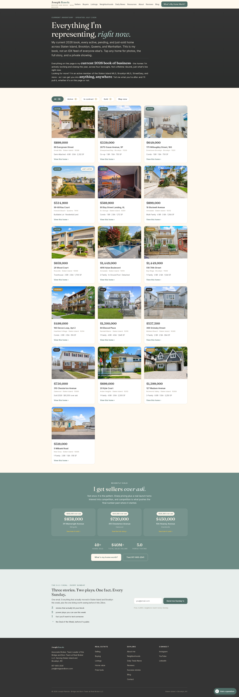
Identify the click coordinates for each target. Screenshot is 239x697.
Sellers (78, 4)
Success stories (134, 670)
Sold (107, 99)
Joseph (63, 4)
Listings (94, 4)
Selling (97, 651)
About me (131, 651)
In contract (90, 99)
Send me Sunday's (175, 601)
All (57, 99)
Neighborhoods (106, 4)
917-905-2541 (57, 666)
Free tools (99, 670)
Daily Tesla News (134, 661)
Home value (100, 665)
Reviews (149, 4)
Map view (122, 99)
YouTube (162, 656)
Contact (130, 679)
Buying (98, 656)
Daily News (120, 4)
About (141, 4)
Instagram (163, 651)
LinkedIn (162, 661)
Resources (132, 4)
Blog (157, 4)
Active (71, 99)
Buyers (86, 4)
